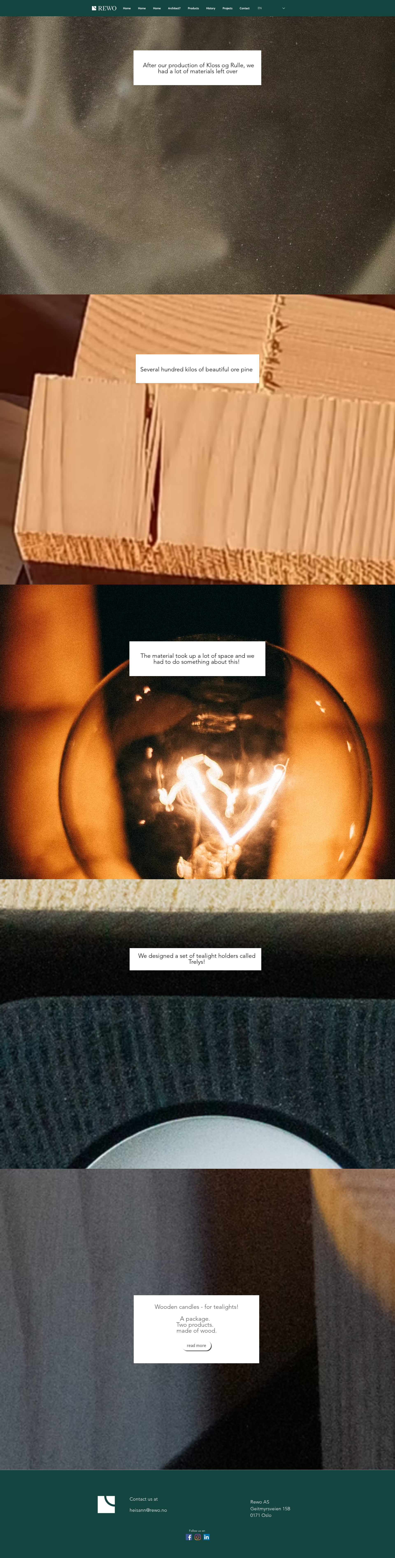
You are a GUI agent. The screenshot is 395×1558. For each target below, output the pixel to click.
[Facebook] (189, 1537)
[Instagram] (198, 1537)
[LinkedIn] (206, 1537)
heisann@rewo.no (148, 1510)
